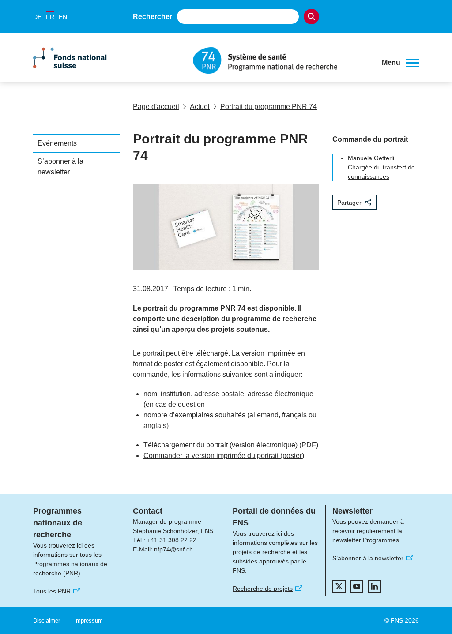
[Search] (311, 16)
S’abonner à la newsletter (60, 167)
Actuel (200, 106)
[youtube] (356, 586)
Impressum (88, 620)
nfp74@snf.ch (173, 549)
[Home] (281, 60)
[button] (400, 63)
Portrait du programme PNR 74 (268, 106)
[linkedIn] (374, 586)
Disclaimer (46, 620)
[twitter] (339, 586)
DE (37, 16)
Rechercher (152, 16)
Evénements (57, 143)
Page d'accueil (156, 106)
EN (63, 16)
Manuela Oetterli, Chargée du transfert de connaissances (381, 167)
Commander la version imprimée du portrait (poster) (223, 455)
